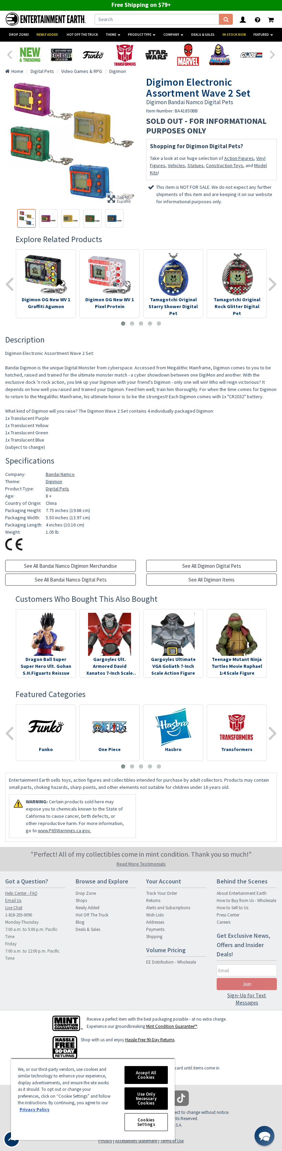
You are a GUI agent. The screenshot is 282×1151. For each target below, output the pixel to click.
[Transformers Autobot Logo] (125, 54)
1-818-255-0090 (18, 915)
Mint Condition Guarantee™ (171, 1026)
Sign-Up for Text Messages (246, 999)
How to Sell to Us (232, 908)
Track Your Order (161, 893)
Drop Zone (86, 893)
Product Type (140, 34)
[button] (264, 1136)
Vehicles (176, 165)
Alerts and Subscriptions (168, 908)
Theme (111, 34)
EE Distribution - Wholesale (171, 962)
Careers (223, 922)
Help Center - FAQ (21, 893)
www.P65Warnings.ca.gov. (64, 830)
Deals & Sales (203, 34)
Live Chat (13, 908)
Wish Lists (155, 915)
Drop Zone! (19, 34)
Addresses (155, 922)
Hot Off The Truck (82, 34)
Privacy (105, 1141)
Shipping (154, 937)
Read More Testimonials (141, 864)
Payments (155, 929)
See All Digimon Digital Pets (211, 566)
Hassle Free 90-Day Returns (149, 1040)
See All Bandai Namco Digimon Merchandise (70, 566)
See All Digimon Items (211, 579)
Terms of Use (172, 1141)
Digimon (54, 481)
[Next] (273, 54)
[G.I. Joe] (251, 54)
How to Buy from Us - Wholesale (246, 900)
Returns (153, 900)
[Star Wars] (156, 54)
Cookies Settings (146, 1122)
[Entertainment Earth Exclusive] (61, 54)
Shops (81, 900)
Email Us (13, 900)
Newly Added (47, 34)
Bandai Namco (60, 474)
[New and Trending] (30, 54)
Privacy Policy (35, 1109)
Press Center (228, 915)
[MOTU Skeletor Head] (220, 54)
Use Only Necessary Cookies (146, 1098)
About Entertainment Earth (242, 893)
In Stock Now (234, 34)
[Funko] (93, 54)
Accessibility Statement (136, 1141)
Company (171, 34)
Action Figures (239, 158)
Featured (261, 34)
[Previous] (9, 54)
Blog (80, 922)
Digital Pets (57, 489)
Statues (195, 165)
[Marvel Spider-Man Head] (188, 54)
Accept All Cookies (146, 1075)
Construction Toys (224, 165)
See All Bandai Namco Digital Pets (71, 579)
